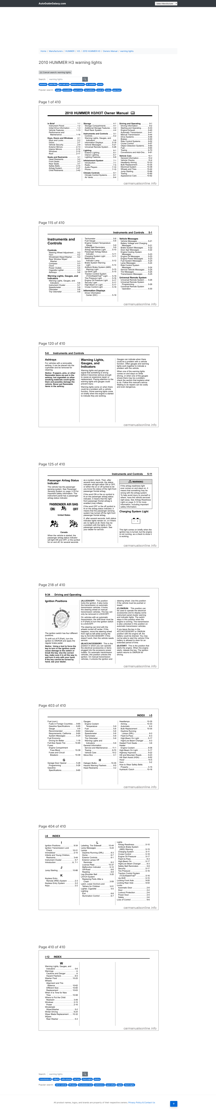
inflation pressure (77, 84)
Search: (42, 79)
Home (43, 51)
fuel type (77, 1079)
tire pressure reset (85, 1085)
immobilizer (67, 90)
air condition (90, 84)
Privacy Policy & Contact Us (141, 1102)
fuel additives (90, 90)
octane (100, 84)
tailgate (56, 1079)
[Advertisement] (108, 27)
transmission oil (45, 1079)
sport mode (78, 90)
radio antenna (66, 1079)
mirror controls (61, 1085)
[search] (85, 79)
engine (119, 1085)
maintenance (99, 1085)
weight (58, 90)
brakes (108, 90)
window (97, 1079)
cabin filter (53, 84)
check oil (100, 90)
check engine (87, 1079)
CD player (72, 1085)
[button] (173, 1104)
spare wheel (110, 1085)
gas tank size (64, 84)
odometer (43, 84)
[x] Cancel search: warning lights (55, 72)
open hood (117, 90)
